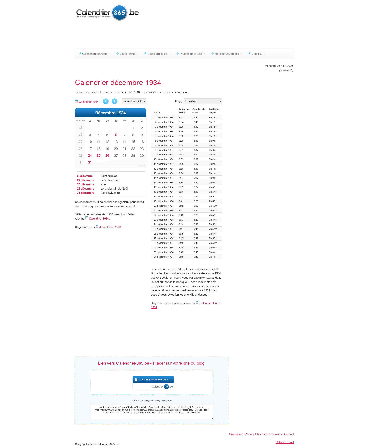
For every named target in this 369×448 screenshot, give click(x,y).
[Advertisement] (168, 35)
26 (107, 155)
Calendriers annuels (95, 54)
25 (99, 155)
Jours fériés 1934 (110, 227)
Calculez (257, 54)
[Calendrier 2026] (107, 12)
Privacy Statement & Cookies (263, 434)
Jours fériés (127, 54)
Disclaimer (236, 434)
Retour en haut (285, 442)
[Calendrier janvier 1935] (114, 101)
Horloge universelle (227, 54)
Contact (289, 434)
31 (90, 162)
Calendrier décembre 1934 (153, 379)
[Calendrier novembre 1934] (106, 101)
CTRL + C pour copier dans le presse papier (151, 400)
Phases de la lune (191, 54)
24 (90, 155)
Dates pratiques (157, 54)
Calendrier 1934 (89, 101)
